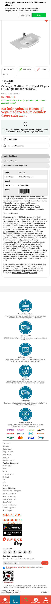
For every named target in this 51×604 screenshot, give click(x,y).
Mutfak (5, 468)
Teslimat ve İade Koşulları (15, 166)
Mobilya (5, 485)
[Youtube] (20, 552)
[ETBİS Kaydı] (8, 577)
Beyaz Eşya (7, 466)
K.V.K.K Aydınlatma (9, 499)
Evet (39, 15)
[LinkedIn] (24, 552)
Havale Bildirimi (8, 460)
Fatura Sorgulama (9, 508)
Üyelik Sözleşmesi (9, 494)
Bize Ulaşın (7, 455)
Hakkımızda (7, 449)
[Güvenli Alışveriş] (25, 414)
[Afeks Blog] (12, 541)
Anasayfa (6, 446)
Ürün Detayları (10, 161)
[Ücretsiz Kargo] (25, 327)
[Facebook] (5, 552)
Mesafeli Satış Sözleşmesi (12, 491)
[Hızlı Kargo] (25, 392)
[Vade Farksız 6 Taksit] (25, 305)
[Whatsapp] (29, 552)
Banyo (5, 471)
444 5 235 (12, 515)
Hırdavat (6, 477)
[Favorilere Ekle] (46, 20)
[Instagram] (15, 552)
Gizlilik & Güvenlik (9, 496)
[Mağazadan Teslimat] (25, 349)
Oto (4, 480)
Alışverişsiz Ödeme (9, 505)
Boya (4, 483)
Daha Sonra (25, 15)
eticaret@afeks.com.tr (12, 523)
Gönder (45, 563)
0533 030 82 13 (12, 519)
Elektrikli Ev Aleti (8, 474)
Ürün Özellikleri (11, 156)
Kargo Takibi (7, 502)
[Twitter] (10, 552)
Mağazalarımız (8, 452)
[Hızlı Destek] (25, 371)
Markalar (6, 457)
